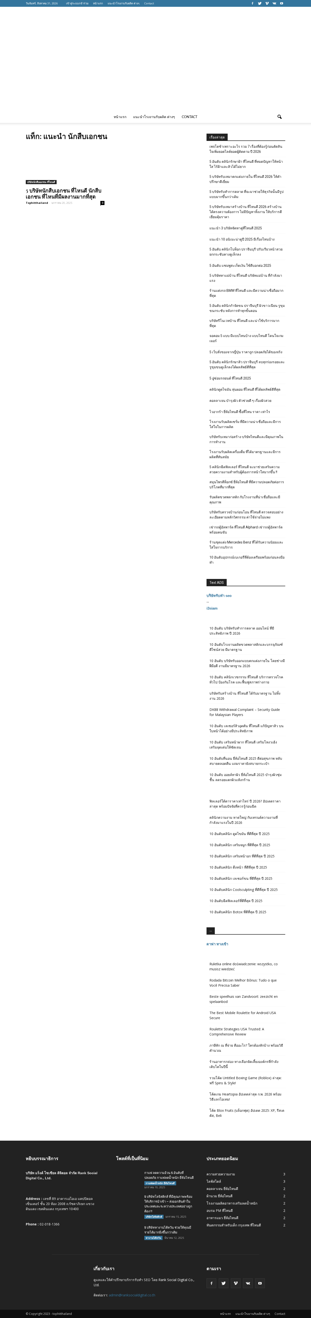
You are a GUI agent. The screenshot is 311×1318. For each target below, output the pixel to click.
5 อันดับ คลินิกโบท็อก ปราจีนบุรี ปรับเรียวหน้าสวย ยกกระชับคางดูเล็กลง (246, 251)
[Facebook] (252, 3)
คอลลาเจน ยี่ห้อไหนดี (222, 1188)
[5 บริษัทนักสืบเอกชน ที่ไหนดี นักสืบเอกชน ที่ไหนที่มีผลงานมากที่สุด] (65, 164)
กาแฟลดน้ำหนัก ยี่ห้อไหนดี (160, 1183)
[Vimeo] (267, 3)
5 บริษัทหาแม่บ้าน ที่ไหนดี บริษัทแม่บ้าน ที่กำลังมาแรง (245, 278)
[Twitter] (259, 3)
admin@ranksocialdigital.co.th (132, 1295)
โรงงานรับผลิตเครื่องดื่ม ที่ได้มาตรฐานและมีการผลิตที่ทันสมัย (245, 454)
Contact (149, 3)
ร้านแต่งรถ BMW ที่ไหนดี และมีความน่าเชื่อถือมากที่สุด (246, 293)
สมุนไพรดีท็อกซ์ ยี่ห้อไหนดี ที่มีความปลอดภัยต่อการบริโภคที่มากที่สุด (246, 484)
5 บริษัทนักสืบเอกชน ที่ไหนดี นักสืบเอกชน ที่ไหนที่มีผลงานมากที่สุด (63, 193)
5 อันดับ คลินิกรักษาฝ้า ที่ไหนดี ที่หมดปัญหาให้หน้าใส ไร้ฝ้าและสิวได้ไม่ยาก (246, 164)
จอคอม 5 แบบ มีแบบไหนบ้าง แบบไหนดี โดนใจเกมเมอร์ (246, 338)
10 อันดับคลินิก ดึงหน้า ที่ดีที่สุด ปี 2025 (238, 867)
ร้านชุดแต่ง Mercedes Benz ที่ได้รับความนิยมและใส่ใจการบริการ (246, 544)
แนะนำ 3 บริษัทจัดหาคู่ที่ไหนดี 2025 (235, 228)
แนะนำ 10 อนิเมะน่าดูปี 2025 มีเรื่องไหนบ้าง (242, 239)
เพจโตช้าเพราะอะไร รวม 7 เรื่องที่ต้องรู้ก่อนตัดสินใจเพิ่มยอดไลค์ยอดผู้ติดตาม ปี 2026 (245, 149)
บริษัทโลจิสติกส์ (154, 1216)
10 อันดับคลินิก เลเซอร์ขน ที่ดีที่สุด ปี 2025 (240, 878)
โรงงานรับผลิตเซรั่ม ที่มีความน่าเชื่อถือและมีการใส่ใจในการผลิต (245, 424)
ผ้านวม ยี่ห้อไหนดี (220, 1196)
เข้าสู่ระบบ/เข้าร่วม (77, 3)
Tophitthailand (37, 203)
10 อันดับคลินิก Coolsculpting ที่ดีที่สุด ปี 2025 (243, 889)
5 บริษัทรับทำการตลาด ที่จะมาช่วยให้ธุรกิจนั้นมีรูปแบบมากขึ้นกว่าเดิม (246, 194)
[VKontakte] (274, 3)
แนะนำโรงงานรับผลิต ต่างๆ (123, 3)
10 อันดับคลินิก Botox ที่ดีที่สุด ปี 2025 (237, 912)
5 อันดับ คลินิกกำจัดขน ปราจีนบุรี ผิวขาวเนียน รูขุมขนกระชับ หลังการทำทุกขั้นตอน (247, 308)
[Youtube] (281, 3)
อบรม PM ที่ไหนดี (220, 1210)
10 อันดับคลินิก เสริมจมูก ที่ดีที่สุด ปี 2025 (239, 845)
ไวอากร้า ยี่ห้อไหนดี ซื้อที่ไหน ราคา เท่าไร (239, 412)
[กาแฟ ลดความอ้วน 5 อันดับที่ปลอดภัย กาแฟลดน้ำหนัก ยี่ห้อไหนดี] (128, 1179)
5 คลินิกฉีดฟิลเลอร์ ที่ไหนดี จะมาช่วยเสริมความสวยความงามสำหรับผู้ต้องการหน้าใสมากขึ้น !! (244, 469)
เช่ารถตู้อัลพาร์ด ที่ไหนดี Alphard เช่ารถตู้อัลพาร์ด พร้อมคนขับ (246, 529)
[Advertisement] (155, 75)
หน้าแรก (98, 3)
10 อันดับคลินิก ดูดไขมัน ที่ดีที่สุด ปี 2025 (239, 833)
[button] (279, 117)
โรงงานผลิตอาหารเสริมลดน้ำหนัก (232, 1203)
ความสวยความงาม (221, 1174)
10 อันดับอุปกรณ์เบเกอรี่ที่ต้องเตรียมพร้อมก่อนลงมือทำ (247, 559)
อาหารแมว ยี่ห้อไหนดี (222, 1217)
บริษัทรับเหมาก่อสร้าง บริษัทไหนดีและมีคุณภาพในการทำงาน (246, 439)
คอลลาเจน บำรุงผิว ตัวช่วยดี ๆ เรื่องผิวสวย (240, 401)
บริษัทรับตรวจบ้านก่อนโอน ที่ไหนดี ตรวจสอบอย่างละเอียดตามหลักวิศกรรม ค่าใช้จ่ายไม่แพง (246, 514)
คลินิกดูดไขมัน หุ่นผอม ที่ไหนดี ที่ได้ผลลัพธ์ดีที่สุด (244, 389)
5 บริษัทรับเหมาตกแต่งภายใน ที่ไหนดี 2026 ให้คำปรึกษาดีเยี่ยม (245, 179)
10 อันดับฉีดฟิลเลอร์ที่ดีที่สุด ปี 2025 (235, 900)
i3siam (212, 608)
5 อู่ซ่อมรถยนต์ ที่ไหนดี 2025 (230, 378)
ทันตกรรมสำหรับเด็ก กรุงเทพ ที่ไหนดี (234, 1225)
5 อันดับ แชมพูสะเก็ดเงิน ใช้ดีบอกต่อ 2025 (240, 265)
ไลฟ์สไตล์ (214, 1181)
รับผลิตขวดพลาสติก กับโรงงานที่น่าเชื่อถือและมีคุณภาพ (244, 499)
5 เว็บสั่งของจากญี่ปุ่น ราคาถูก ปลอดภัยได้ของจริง (245, 352)
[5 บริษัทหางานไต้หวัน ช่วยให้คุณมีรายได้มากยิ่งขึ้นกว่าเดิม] (128, 1233)
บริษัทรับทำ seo (219, 596)
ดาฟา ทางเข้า (217, 944)
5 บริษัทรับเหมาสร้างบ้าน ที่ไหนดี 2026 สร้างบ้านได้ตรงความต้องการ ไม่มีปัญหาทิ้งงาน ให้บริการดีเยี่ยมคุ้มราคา (245, 212)
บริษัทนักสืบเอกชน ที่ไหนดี (41, 182)
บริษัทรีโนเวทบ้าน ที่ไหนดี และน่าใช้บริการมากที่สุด (244, 323)
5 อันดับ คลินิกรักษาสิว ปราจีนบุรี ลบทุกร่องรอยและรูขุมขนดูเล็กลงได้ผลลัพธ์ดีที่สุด (247, 364)
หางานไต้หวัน (153, 1238)
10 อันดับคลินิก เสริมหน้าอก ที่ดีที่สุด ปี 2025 (242, 856)
